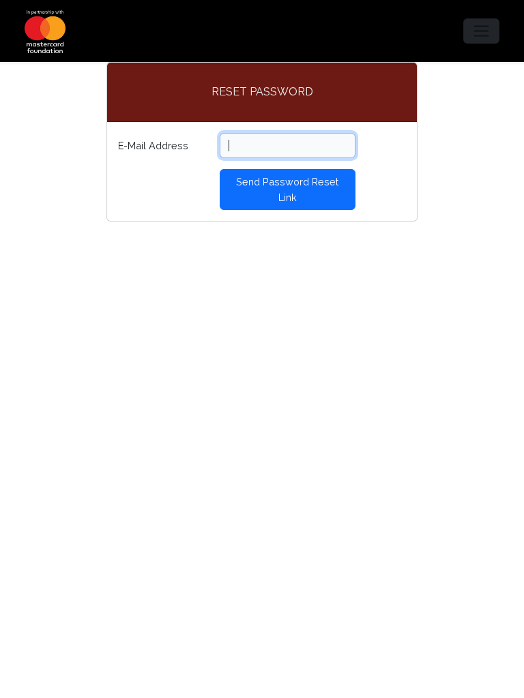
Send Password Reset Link (287, 189)
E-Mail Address (153, 145)
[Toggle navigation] (481, 31)
